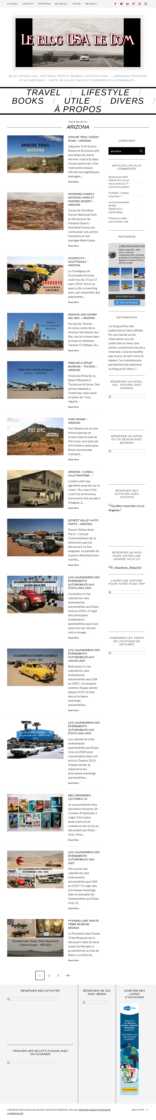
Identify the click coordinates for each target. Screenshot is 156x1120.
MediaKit (91, 4)
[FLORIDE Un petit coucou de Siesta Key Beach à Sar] (114, 273)
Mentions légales (88, 1110)
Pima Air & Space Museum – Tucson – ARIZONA (82, 366)
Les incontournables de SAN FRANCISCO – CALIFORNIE (118, 207)
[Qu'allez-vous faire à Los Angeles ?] (131, 510)
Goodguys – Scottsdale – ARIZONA (78, 262)
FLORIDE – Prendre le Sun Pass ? (118, 194)
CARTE (77, 4)
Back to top (138, 1110)
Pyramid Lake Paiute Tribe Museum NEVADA (83, 924)
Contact (28, 4)
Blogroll (61, 4)
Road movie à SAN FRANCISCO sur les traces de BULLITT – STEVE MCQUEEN (119, 181)
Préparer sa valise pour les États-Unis (118, 220)
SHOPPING (44, 4)
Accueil (12, 4)
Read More (73, 182)
